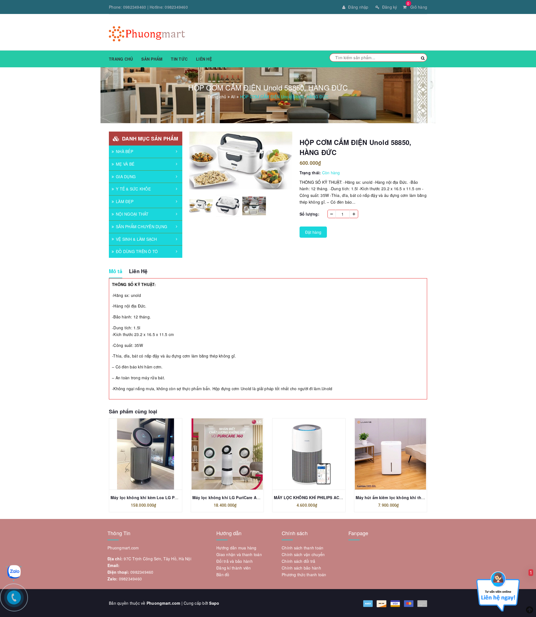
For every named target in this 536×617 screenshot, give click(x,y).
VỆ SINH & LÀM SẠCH (136, 239)
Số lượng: (309, 214)
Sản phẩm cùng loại (133, 411)
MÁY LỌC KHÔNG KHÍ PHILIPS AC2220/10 (314, 497)
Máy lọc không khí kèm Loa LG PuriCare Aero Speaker (163, 497)
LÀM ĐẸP (124, 201)
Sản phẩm (151, 59)
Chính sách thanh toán (302, 548)
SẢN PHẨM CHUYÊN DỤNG (141, 226)
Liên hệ (204, 59)
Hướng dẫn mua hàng (236, 548)
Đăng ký (389, 7)
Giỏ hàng (417, 7)
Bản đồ (222, 574)
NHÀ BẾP (124, 151)
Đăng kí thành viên (233, 568)
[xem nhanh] (151, 453)
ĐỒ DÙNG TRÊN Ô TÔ (137, 251)
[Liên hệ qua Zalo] (14, 572)
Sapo (214, 603)
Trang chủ (121, 59)
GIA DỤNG (126, 176)
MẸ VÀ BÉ (125, 164)
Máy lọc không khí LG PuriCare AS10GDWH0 (235, 497)
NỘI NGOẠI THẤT (132, 214)
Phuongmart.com (163, 603)
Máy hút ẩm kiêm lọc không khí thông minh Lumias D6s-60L (414, 497)
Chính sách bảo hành (301, 568)
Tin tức (179, 59)
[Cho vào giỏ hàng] (139, 453)
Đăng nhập (358, 7)
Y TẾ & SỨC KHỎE (133, 189)
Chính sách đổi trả (298, 561)
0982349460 (134, 7)
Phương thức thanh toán (304, 574)
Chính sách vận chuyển (303, 554)
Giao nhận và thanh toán (239, 554)
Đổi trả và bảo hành (234, 561)
